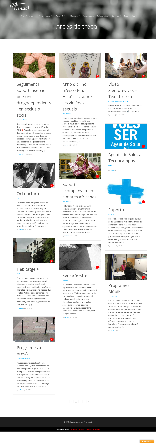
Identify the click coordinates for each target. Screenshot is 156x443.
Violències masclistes (122, 101)
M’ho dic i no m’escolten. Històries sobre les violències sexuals (77, 96)
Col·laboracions (102, 16)
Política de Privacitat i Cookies (80, 429)
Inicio (126, 16)
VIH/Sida (111, 214)
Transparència (88, 16)
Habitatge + (28, 269)
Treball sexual (66, 114)
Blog (133, 16)
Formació (111, 101)
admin (21, 154)
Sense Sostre (74, 275)
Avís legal (96, 429)
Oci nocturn (28, 193)
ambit (67, 236)
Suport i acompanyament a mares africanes (79, 191)
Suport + (116, 210)
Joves (110, 165)
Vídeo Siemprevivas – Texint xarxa (122, 90)
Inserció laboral (22, 120)
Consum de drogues (23, 358)
